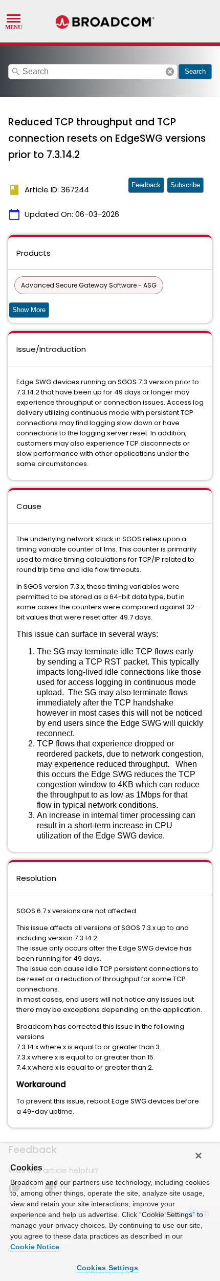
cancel (170, 72)
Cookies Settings (108, 1268)
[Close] (198, 1156)
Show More (29, 310)
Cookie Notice (34, 1247)
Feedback (146, 185)
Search (195, 71)
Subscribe (185, 185)
